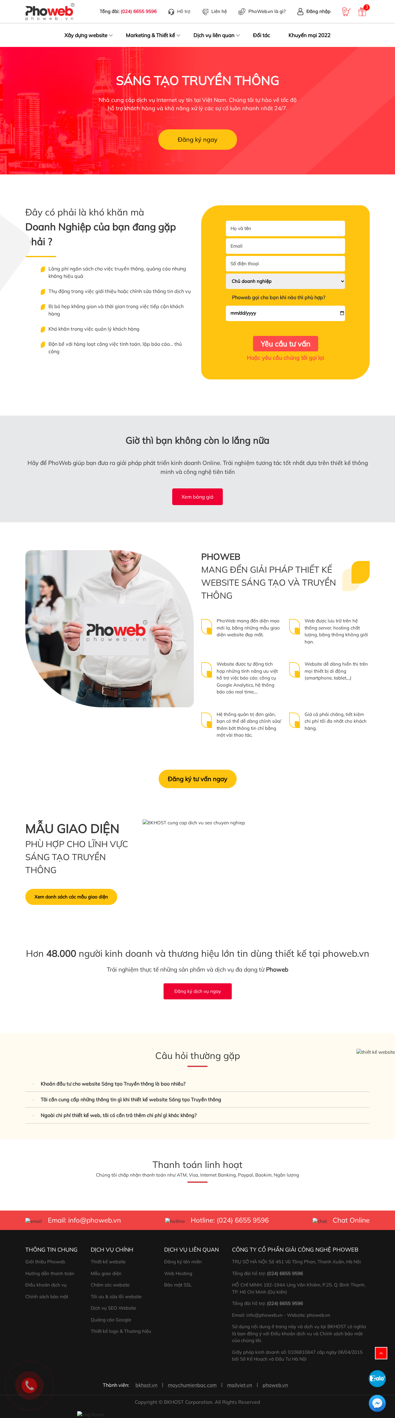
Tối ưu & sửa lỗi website (116, 1296)
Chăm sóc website (110, 1285)
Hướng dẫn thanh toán (49, 1273)
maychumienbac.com (192, 1385)
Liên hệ (219, 11)
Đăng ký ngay (198, 139)
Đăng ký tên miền (183, 1262)
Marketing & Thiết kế (150, 35)
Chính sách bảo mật (46, 1296)
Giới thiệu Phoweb (45, 1262)
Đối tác (261, 35)
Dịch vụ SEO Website (113, 1308)
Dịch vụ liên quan (214, 35)
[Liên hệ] (29, 1385)
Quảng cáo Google (111, 1320)
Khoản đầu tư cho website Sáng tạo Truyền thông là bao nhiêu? (113, 1084)
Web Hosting (178, 1273)
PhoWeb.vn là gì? (267, 11)
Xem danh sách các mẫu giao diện (71, 897)
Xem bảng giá (197, 497)
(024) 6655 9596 (139, 11)
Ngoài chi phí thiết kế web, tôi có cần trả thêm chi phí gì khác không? (119, 1115)
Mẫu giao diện (106, 1273)
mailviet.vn (239, 1385)
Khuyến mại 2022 (310, 35)
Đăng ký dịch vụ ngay (197, 991)
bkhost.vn (146, 1385)
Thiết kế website (108, 1262)
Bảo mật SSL (178, 1285)
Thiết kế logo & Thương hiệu (121, 1331)
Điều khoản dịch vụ (46, 1285)
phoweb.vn (275, 1385)
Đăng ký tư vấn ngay (197, 779)
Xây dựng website (85, 35)
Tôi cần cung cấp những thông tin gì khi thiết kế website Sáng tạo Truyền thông (131, 1099)
